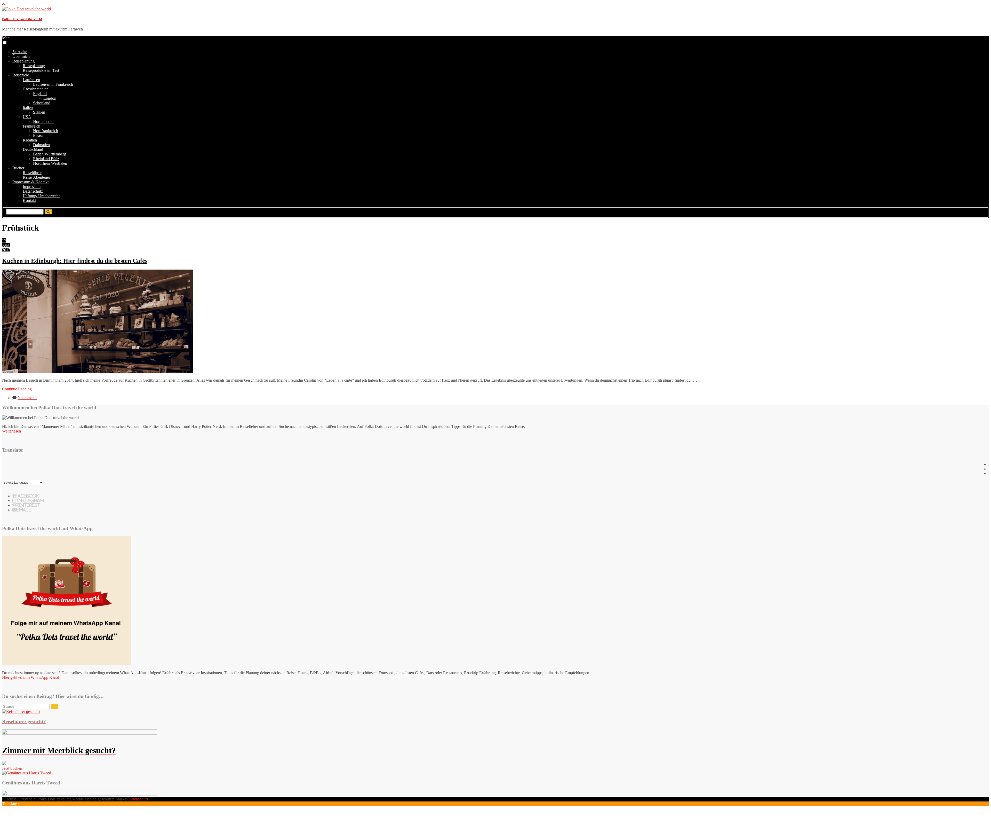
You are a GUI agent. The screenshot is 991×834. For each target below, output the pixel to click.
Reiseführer (32, 172)
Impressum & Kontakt (30, 182)
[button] (4, 42)
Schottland (41, 103)
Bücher (18, 168)
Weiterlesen (11, 431)
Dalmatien (41, 145)
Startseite (19, 52)
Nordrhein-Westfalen (50, 163)
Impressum (32, 186)
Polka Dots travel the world (22, 19)
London (49, 98)
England (40, 93)
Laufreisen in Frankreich (53, 84)
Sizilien (39, 112)
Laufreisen (31, 79)
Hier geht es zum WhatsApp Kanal (30, 677)
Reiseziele (20, 75)
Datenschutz (33, 191)
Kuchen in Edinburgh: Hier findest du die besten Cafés (74, 260)
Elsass (38, 135)
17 (4, 240)
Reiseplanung (23, 61)
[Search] (54, 706)
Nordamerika (43, 121)
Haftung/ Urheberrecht (41, 196)
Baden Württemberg (49, 154)
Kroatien (30, 140)
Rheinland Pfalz (46, 158)
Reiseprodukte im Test (41, 70)
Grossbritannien (36, 89)
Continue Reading (17, 389)
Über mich (21, 56)
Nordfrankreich (45, 131)
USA (27, 117)
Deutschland (33, 149)
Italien (28, 107)
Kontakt (29, 200)
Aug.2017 (6, 247)
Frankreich (31, 126)
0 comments (27, 398)
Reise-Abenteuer (36, 177)
